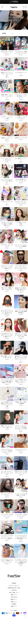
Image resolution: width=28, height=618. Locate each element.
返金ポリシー (14, 601)
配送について (14, 594)
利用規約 (14, 583)
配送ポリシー (14, 599)
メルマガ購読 (13, 610)
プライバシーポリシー (14, 585)
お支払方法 (14, 590)
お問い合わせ (14, 597)
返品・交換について (14, 592)
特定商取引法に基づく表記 (14, 587)
